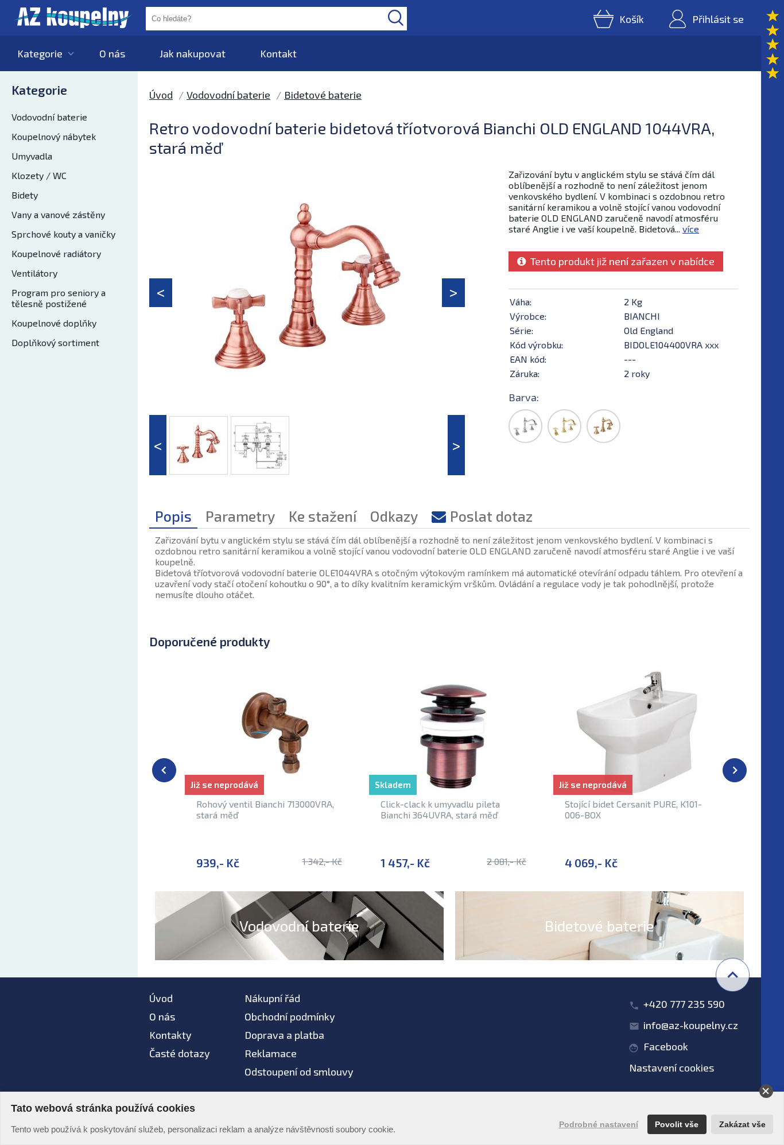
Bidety (24, 194)
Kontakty (170, 1034)
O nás (112, 53)
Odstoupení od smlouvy (299, 1071)
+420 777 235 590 (684, 1003)
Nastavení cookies (671, 1067)
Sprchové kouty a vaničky (63, 233)
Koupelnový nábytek (53, 136)
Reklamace (270, 1053)
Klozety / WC (39, 175)
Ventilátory (34, 272)
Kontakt (278, 53)
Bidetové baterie (323, 94)
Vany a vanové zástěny (58, 214)
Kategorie (40, 53)
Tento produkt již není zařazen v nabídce (620, 261)
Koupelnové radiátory (56, 253)
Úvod (161, 94)
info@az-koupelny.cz (690, 1025)
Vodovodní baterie (49, 116)
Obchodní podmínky (289, 1016)
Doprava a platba (284, 1034)
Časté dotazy (179, 1053)
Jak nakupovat (193, 53)
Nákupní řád (272, 998)
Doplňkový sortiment (55, 342)
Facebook (665, 1046)
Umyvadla (31, 155)
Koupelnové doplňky (53, 322)
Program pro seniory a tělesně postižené (58, 298)
